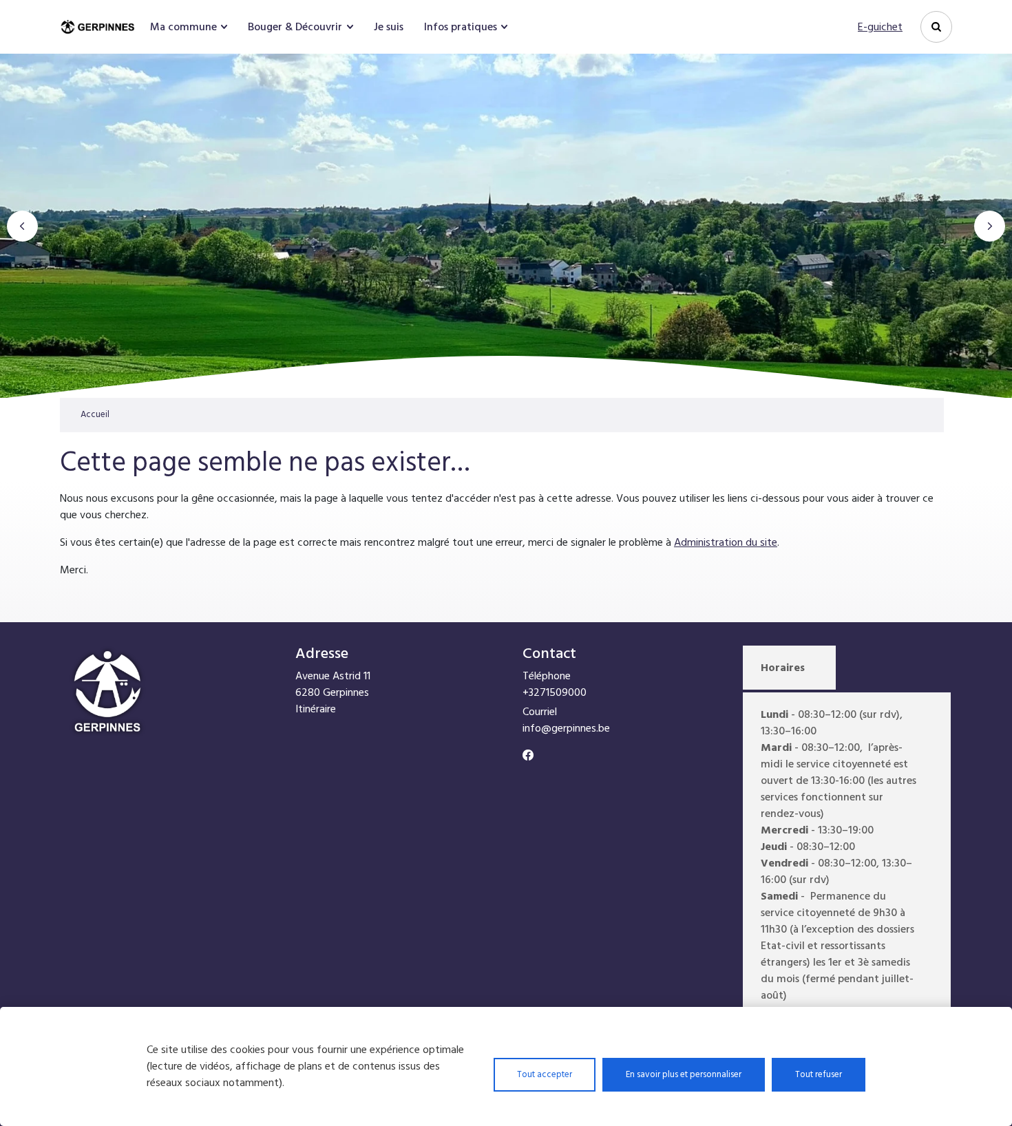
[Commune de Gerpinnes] (99, 26)
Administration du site (725, 542)
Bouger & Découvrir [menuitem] (295, 27)
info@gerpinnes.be (566, 728)
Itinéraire (315, 709)
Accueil (95, 414)
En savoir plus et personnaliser (683, 1074)
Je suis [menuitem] (388, 27)
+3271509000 (555, 692)
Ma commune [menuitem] (183, 27)
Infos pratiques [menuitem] (460, 27)
